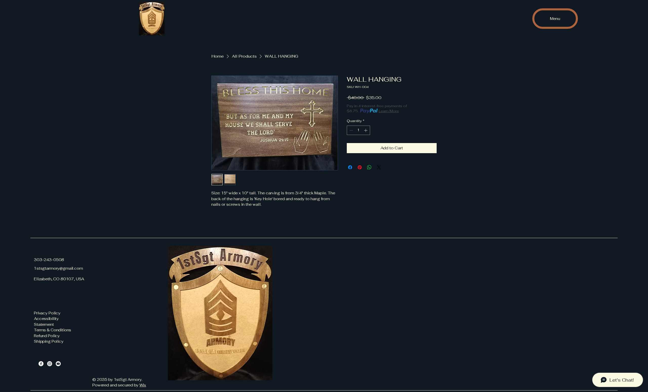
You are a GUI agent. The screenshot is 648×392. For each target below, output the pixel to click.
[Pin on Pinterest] (360, 167)
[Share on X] (379, 167)
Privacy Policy (47, 313)
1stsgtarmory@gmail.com (58, 268)
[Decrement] (351, 130)
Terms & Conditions (52, 330)
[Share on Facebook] (350, 167)
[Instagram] (50, 364)
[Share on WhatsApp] (369, 167)
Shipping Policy (49, 341)
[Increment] (366, 130)
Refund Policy (47, 335)
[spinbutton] (358, 130)
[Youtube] (58, 364)
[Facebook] (41, 364)
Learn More (389, 111)
